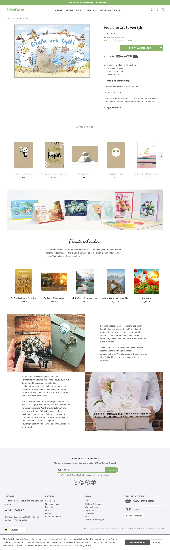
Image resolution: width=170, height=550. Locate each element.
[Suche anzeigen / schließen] (152, 9)
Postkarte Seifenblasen (54, 298)
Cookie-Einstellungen (94, 519)
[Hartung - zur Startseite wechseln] (15, 10)
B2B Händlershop (53, 516)
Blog (47, 510)
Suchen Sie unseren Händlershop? (80, 2)
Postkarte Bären (85, 174)
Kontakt (48, 513)
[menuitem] (152, 9)
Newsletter (50, 507)
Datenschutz (90, 513)
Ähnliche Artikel (84, 127)
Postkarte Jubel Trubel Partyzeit (146, 174)
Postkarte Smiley (116, 174)
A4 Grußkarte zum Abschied (23, 298)
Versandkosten (119, 529)
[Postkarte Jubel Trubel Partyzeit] (146, 155)
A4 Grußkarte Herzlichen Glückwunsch (115, 298)
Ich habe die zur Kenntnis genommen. (86, 475)
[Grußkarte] (146, 281)
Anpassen (156, 542)
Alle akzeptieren (137, 542)
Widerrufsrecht (92, 507)
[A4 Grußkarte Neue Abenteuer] (85, 281)
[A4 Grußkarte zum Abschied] (23, 281)
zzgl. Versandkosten (117, 37)
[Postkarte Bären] (85, 155)
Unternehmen (51, 501)
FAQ (87, 501)
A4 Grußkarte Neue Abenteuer (85, 298)
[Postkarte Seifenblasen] (54, 281)
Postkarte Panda (23, 174)
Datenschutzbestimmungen (81, 475)
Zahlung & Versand (93, 504)
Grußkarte (146, 298)
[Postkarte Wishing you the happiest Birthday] (54, 155)
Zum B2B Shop (100, 2)
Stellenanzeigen (52, 504)
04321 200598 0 (14, 510)
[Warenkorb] (163, 10)
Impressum (90, 510)
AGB (87, 516)
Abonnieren (111, 470)
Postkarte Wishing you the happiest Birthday (54, 174)
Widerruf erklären (134, 515)
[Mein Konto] (158, 9)
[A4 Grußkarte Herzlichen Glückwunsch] (115, 281)
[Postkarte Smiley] (116, 155)
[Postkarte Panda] (23, 155)
